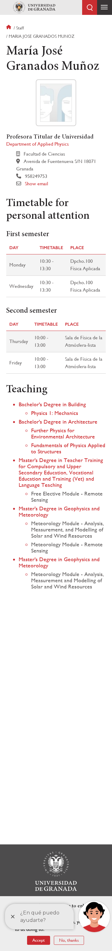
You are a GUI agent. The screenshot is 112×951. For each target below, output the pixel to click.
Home (9, 28)
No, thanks (69, 940)
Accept (38, 940)
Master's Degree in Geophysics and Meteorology (59, 511)
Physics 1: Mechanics (54, 413)
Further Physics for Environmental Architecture (63, 433)
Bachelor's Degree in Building (52, 404)
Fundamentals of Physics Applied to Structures (68, 448)
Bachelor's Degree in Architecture (58, 421)
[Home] (34, 7)
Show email (36, 184)
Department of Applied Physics (37, 144)
